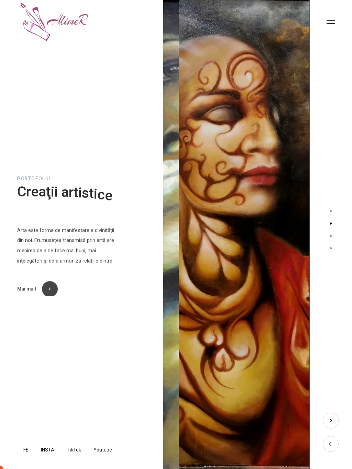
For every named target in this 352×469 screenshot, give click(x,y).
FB (26, 450)
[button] (331, 211)
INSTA (47, 450)
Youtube (103, 450)
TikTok (74, 450)
